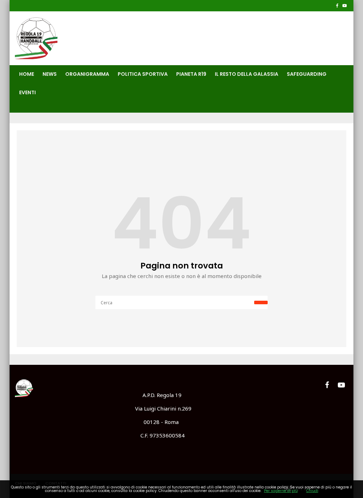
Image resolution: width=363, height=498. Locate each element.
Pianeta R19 (191, 74)
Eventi (27, 92)
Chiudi (312, 490)
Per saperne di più (281, 490)
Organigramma (87, 74)
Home (26, 74)
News (50, 74)
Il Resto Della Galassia (246, 74)
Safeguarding (306, 74)
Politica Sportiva (143, 74)
